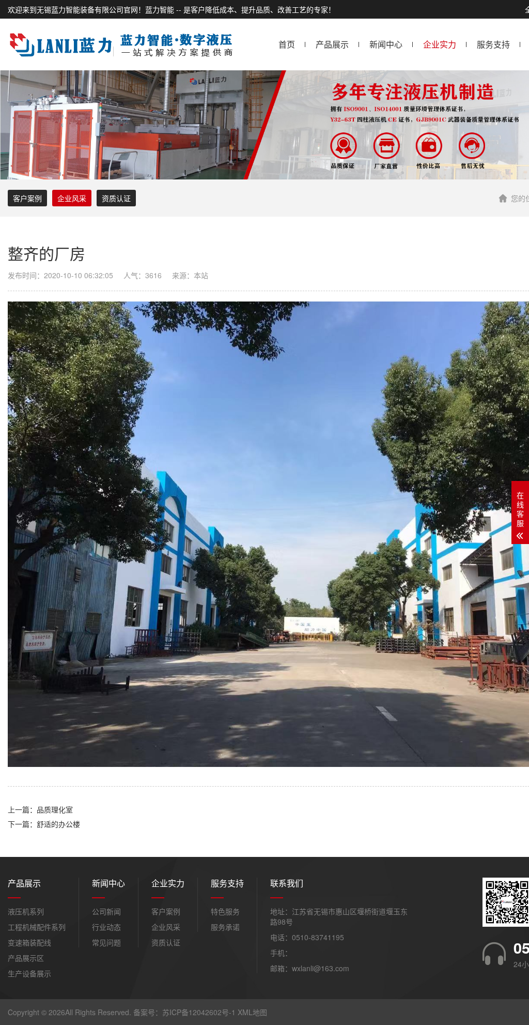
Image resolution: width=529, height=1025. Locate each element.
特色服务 (225, 911)
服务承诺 (225, 927)
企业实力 (439, 44)
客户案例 (27, 198)
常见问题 (106, 942)
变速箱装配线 (29, 942)
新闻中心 (385, 44)
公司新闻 (106, 911)
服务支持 (493, 44)
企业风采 (71, 198)
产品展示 (332, 44)
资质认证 (116, 198)
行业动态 (106, 927)
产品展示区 (26, 958)
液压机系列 (26, 911)
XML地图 (252, 1012)
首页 (286, 44)
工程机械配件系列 (37, 927)
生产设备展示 (29, 973)
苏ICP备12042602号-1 (199, 1012)
